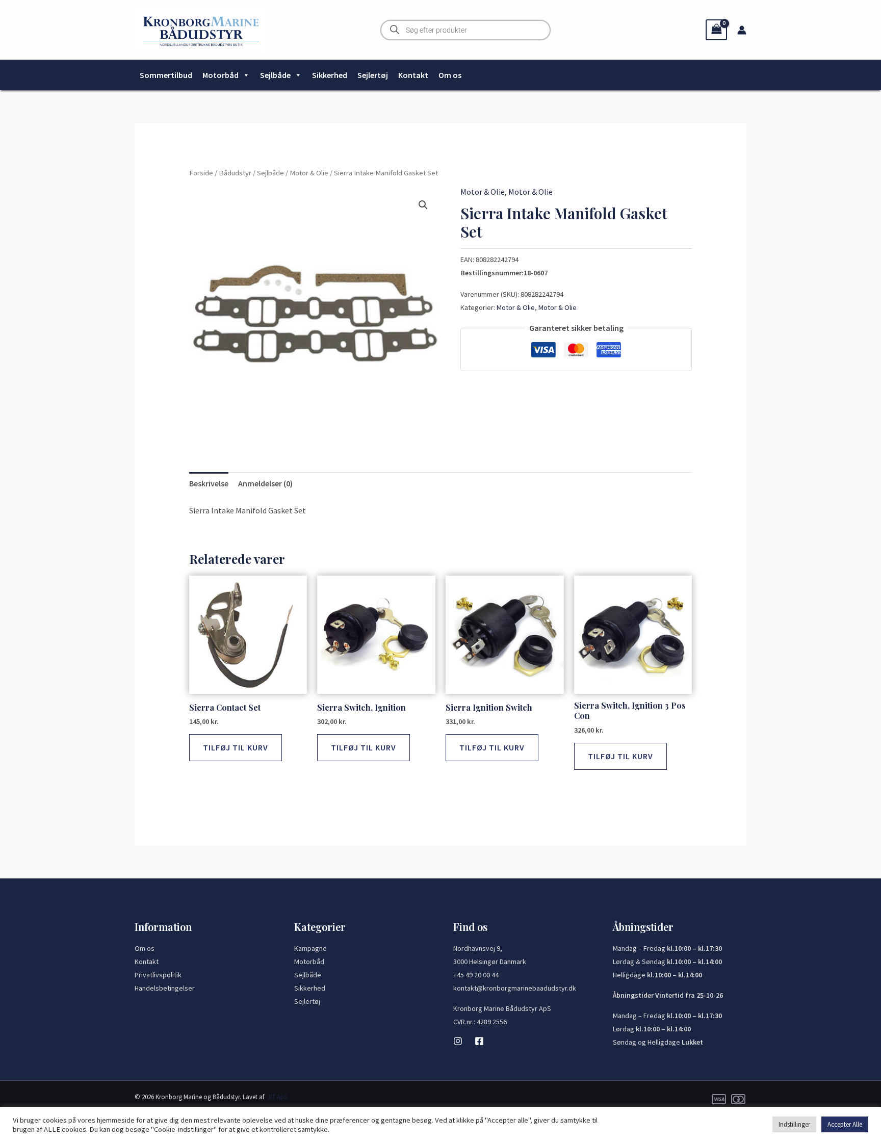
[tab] (208, 484)
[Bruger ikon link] (741, 30)
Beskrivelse (208, 483)
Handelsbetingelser (165, 988)
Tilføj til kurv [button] (235, 747)
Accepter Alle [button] (844, 1124)
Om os (449, 75)
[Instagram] (457, 1041)
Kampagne (310, 948)
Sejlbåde (275, 75)
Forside (201, 172)
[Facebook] (479, 1041)
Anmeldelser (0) (265, 483)
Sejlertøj (372, 75)
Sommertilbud (166, 75)
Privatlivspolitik (158, 974)
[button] (423, 205)
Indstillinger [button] (794, 1124)
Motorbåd (220, 75)
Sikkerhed (329, 75)
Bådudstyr (235, 172)
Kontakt (413, 75)
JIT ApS (277, 1097)
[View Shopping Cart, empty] (716, 29)
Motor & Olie (309, 172)
